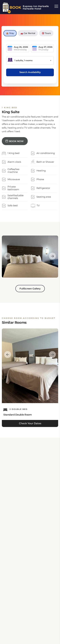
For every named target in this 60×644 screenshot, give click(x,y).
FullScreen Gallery (30, 288)
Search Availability (30, 72)
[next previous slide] (7, 256)
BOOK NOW (16, 141)
